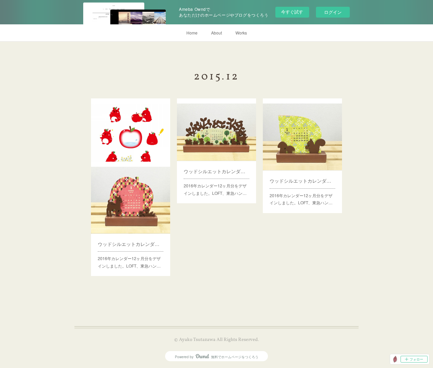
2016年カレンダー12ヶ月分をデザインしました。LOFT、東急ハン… (215, 189)
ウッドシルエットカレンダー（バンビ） (130, 243)
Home (192, 33)
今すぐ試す (292, 11)
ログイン (333, 12)
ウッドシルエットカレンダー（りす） (302, 180)
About (216, 33)
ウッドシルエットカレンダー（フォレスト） (216, 171)
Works (241, 33)
